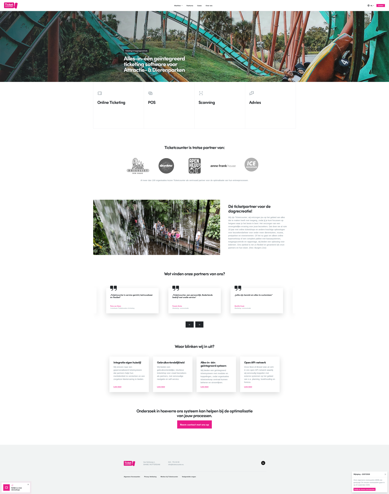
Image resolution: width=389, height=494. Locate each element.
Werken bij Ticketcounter (169, 476)
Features (189, 5)
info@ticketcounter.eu (176, 464)
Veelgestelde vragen (189, 476)
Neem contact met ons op (194, 424)
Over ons (209, 5)
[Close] (385, 474)
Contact (380, 5)
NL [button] (372, 5)
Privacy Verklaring (150, 476)
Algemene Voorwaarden (132, 476)
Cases (199, 5)
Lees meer (117, 387)
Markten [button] (177, 5)
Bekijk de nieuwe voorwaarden (364, 489)
